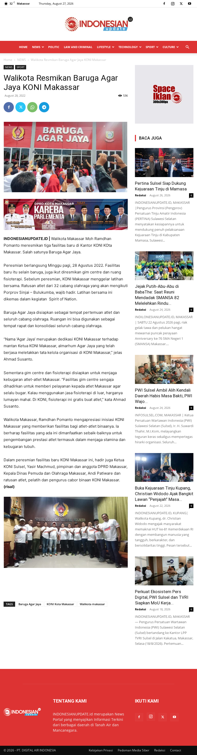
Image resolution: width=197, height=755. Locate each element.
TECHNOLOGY (128, 47)
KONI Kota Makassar (60, 604)
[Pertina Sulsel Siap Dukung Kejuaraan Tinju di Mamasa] (164, 162)
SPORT (150, 47)
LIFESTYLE (104, 47)
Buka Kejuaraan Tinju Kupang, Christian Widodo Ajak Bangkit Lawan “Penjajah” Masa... (164, 493)
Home (8, 60)
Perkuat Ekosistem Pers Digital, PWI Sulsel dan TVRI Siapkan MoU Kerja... (161, 597)
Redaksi (140, 195)
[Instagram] (172, 3)
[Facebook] (164, 3)
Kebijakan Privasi (101, 750)
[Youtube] (189, 3)
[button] (187, 47)
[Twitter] (181, 3)
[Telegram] (44, 107)
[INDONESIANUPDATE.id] (98, 24)
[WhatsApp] (32, 107)
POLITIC (53, 47)
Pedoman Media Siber (133, 750)
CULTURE (169, 47)
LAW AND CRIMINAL (78, 47)
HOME (23, 47)
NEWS (36, 47)
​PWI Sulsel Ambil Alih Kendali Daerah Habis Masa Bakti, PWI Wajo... (163, 396)
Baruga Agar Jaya (29, 604)
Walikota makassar (92, 604)
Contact (175, 750)
